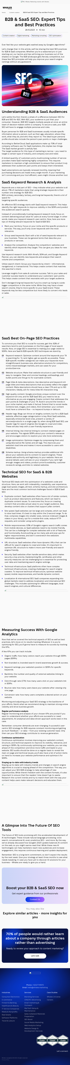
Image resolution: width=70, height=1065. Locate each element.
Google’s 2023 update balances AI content (48, 843)
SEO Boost (28, 1019)
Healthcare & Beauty (10, 1006)
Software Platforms (9, 1018)
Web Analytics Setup (32, 1025)
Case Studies (52, 992)
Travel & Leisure (8, 1021)
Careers (50, 1000)
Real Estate (6, 1015)
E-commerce (7, 1000)
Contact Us (35, 899)
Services (27, 992)
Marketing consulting (39, 35)
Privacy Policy (5, 1059)
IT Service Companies (10, 1009)
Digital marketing (23, 35)
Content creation (9, 35)
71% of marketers (16, 190)
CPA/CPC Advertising (32, 1000)
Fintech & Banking (9, 1003)
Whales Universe (53, 997)
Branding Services (31, 997)
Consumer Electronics (11, 997)
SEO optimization (55, 35)
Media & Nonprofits (9, 1012)
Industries (6, 992)
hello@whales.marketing (38, 987)
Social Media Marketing (33, 1022)
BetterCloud (19, 144)
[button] (35, 956)
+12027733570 (38, 985)
